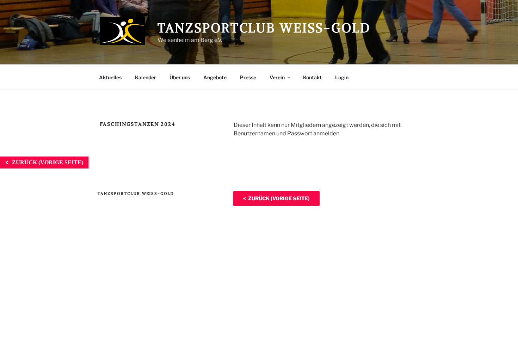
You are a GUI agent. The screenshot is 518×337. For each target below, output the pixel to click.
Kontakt (312, 77)
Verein (277, 77)
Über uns (179, 77)
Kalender (145, 77)
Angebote (215, 77)
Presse (248, 77)
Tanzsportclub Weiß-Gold (264, 28)
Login (342, 77)
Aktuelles (110, 77)
